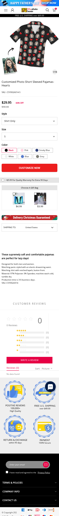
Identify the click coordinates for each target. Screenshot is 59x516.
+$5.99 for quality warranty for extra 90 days (27, 180)
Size (4, 129)
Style (4, 113)
